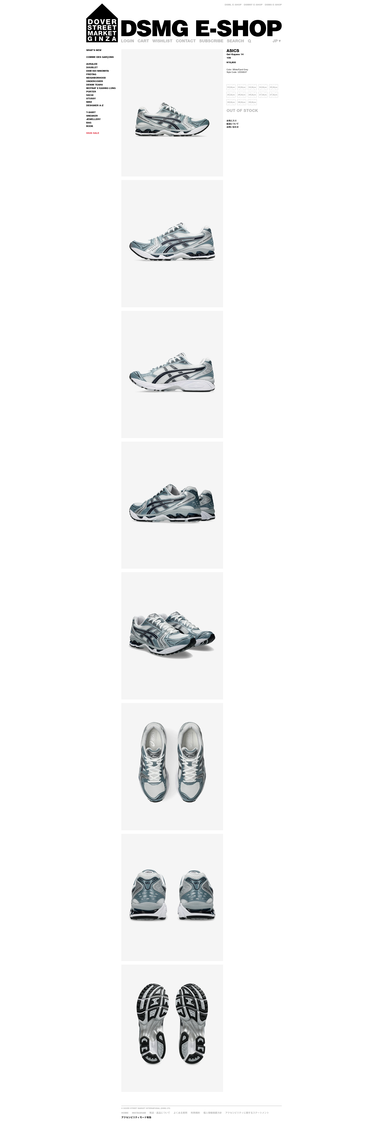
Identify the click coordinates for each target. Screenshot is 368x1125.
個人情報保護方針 (212, 1112)
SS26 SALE (92, 133)
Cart (143, 40)
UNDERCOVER (94, 81)
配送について (233, 124)
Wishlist (162, 40)
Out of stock (242, 110)
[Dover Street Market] (102, 22)
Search (235, 40)
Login (127, 40)
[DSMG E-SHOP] (201, 28)
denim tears (94, 84)
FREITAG (91, 74)
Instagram (139, 1112)
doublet (92, 67)
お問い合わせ (233, 127)
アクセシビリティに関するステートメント (247, 1112)
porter (91, 91)
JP (277, 41)
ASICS (233, 50)
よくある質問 (180, 1112)
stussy (91, 98)
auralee (91, 64)
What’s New (93, 50)
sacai (89, 95)
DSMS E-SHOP (273, 4)
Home (125, 1112)
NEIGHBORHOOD (96, 77)
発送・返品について (159, 1112)
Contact (186, 40)
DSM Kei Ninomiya (97, 70)
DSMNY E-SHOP (253, 4)
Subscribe (211, 40)
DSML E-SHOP (233, 4)
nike (89, 102)
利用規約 (195, 1112)
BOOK (89, 126)
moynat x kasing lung (101, 88)
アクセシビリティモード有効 (136, 1117)
